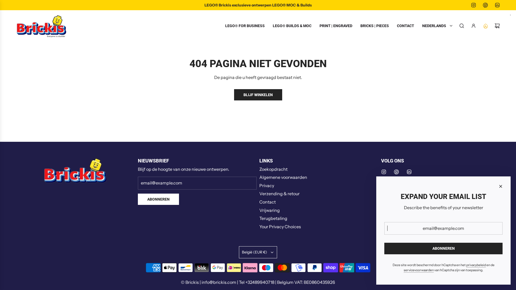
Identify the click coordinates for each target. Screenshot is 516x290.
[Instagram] (473, 5)
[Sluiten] (501, 186)
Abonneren (158, 199)
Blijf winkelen (258, 95)
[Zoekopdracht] (462, 26)
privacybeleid (476, 265)
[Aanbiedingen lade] (485, 26)
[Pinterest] (485, 5)
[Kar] (497, 26)
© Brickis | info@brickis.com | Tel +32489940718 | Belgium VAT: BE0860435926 (258, 282)
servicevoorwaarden (419, 270)
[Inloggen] (473, 26)
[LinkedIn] (497, 5)
